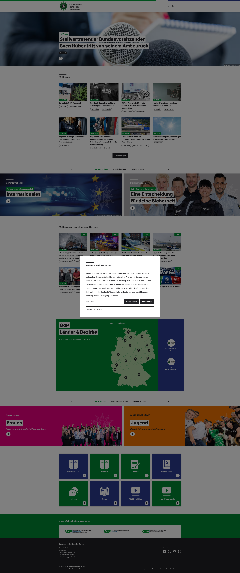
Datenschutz (98, 309)
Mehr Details (90, 301)
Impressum (89, 309)
